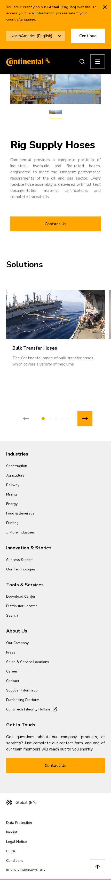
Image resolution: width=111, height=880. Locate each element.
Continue (88, 36)
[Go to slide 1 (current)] (43, 418)
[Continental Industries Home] (26, 61)
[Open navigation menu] (97, 61)
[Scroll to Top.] (97, 866)
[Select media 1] (55, 112)
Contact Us (55, 224)
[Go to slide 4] (62, 419)
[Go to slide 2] (50, 419)
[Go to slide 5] (68, 419)
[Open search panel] (82, 61)
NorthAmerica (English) (31, 36)
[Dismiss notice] (105, 7)
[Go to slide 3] (56, 419)
